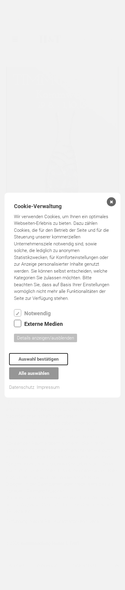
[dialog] (62, 295)
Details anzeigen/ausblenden (45, 338)
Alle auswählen (34, 373)
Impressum (48, 387)
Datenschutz (21, 387)
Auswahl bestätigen (39, 359)
